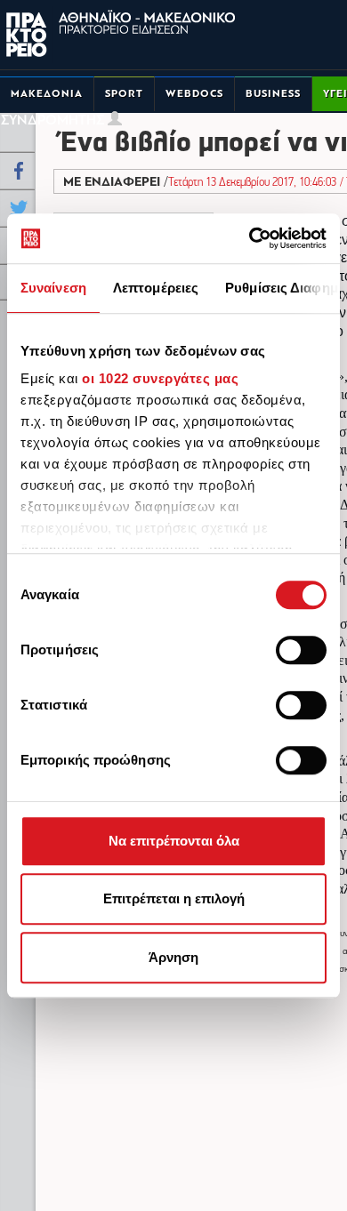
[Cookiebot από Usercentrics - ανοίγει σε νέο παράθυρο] (250, 238)
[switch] (301, 650)
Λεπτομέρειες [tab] (155, 287)
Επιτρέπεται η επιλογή (174, 898)
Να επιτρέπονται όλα (174, 840)
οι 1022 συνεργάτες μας (160, 378)
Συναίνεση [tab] (53, 287)
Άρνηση (173, 957)
